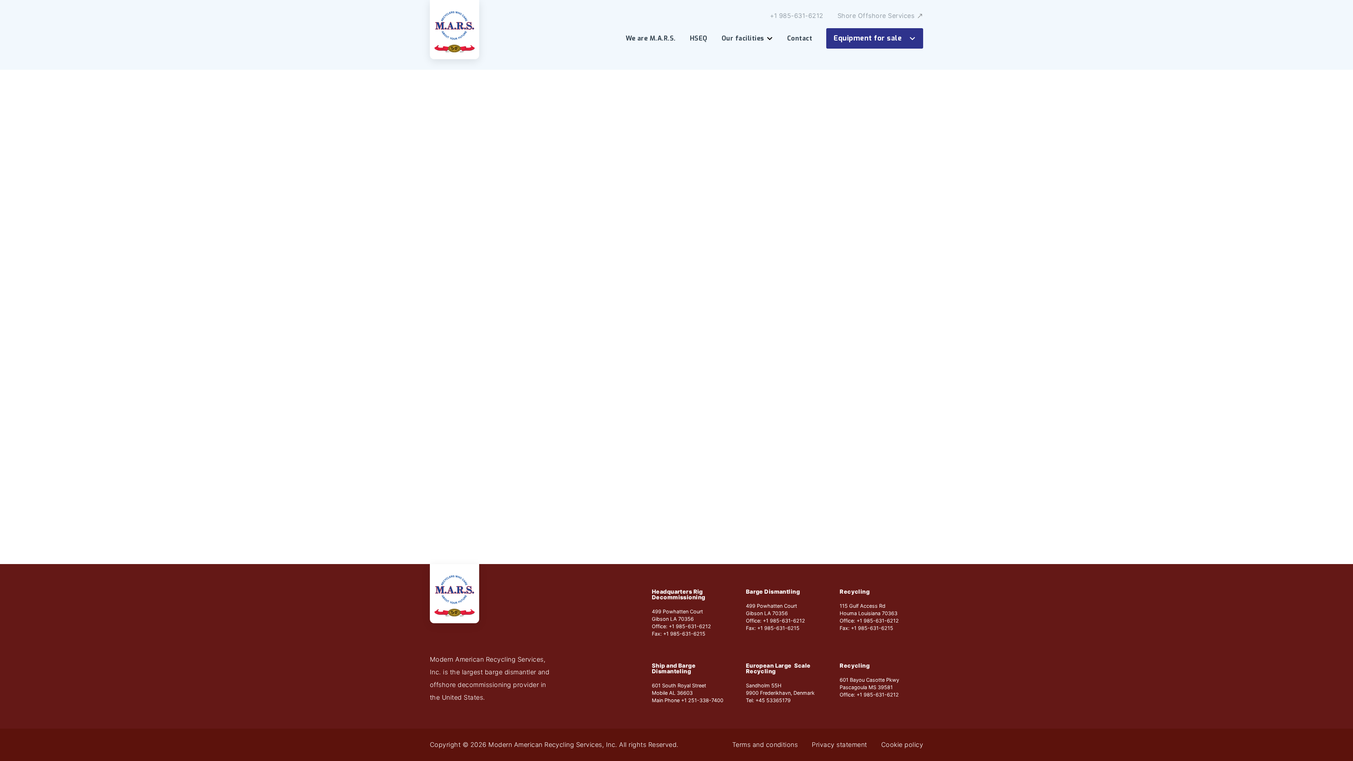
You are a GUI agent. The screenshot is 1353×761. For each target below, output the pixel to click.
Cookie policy (902, 745)
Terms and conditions (765, 745)
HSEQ (699, 38)
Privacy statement (839, 745)
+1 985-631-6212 (796, 16)
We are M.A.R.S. (651, 38)
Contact (799, 38)
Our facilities (743, 38)
